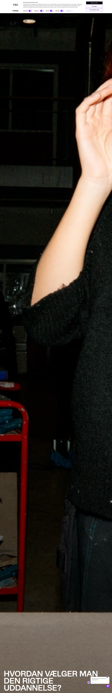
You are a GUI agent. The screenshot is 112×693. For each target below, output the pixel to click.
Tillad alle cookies (94, 2)
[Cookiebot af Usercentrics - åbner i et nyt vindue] (15, 11)
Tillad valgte (94, 6)
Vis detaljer (68, 10)
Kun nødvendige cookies (94, 9)
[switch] (41, 11)
